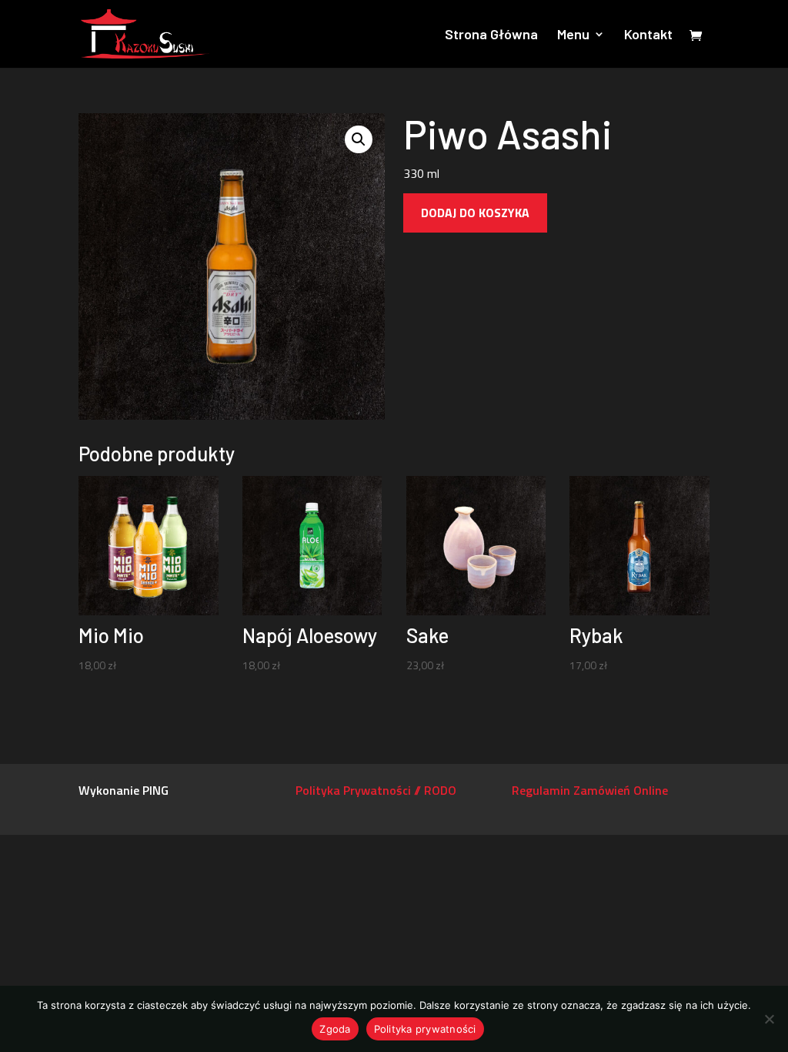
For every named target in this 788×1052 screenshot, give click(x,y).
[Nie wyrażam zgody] (768, 1019)
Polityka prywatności (425, 1029)
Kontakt (648, 35)
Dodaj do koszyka (475, 212)
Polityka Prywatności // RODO (376, 790)
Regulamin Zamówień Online (590, 790)
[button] (358, 139)
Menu (573, 35)
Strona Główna (491, 35)
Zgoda (334, 1029)
